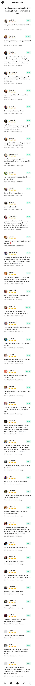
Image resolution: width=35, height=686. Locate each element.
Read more (25, 63)
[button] (3, 2)
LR (6, 371)
